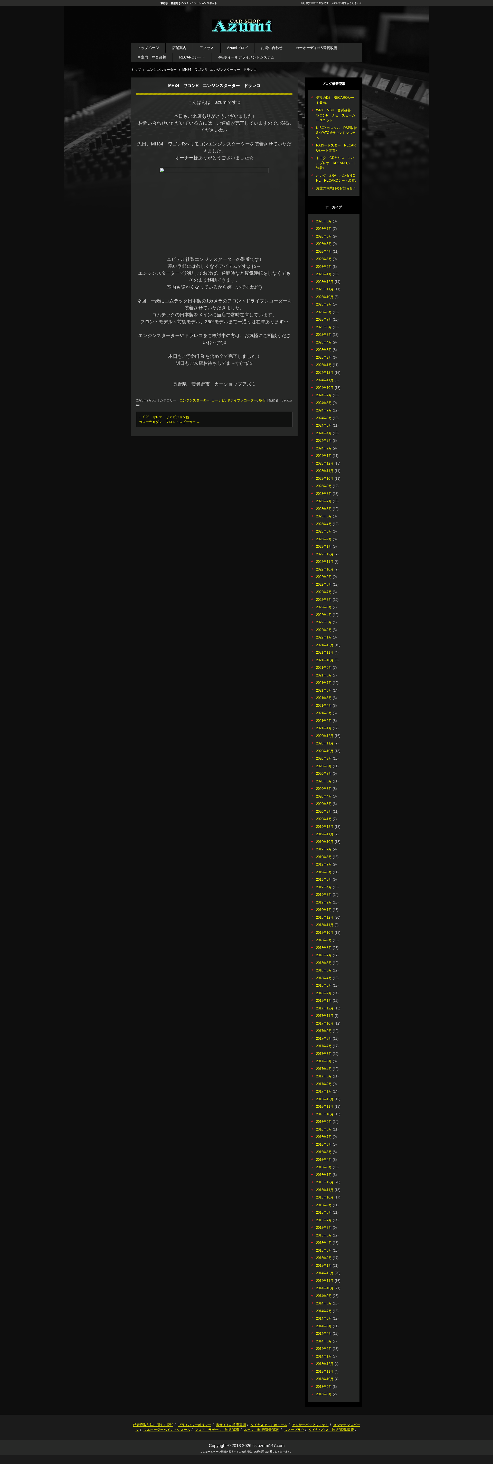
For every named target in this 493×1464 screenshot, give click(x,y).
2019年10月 (325, 842)
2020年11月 (325, 743)
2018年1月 (324, 1001)
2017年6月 (324, 1054)
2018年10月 (325, 933)
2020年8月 (324, 766)
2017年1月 (324, 1091)
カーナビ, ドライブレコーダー (234, 400)
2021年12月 (325, 645)
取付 (262, 400)
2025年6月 (324, 327)
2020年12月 (325, 736)
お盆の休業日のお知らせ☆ (336, 188)
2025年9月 (324, 304)
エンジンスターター (194, 400)
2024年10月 (325, 388)
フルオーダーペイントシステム (167, 1430)
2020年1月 (324, 819)
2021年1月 (324, 728)
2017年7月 (324, 1046)
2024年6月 (324, 418)
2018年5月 (324, 970)
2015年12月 (325, 1182)
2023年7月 (324, 501)
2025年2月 (324, 357)
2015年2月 (324, 1258)
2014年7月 (324, 1311)
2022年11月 (325, 562)
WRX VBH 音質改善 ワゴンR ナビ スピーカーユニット (335, 115)
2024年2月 (324, 448)
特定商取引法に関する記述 (153, 1425)
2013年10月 (325, 1379)
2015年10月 (325, 1197)
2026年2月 (324, 267)
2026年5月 (324, 244)
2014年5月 (324, 1326)
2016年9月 (324, 1122)
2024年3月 (324, 441)
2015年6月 (324, 1228)
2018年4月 (324, 978)
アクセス (207, 48)
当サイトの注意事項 (231, 1425)
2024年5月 (324, 425)
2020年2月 (324, 811)
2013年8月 (324, 1394)
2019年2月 (324, 902)
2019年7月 (324, 864)
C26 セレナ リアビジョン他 (164, 417)
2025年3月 (324, 350)
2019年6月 (324, 872)
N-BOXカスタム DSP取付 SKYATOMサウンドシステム (338, 133)
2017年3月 (324, 1076)
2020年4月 (324, 796)
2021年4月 (324, 706)
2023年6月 (324, 509)
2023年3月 (324, 531)
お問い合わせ (271, 48)
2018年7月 (324, 955)
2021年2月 (324, 721)
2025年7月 (324, 319)
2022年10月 (325, 569)
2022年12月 (325, 554)
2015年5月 (324, 1235)
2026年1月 (324, 274)
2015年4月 (324, 1243)
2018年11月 (325, 925)
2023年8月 (324, 494)
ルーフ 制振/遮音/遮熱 (261, 1430)
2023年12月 (325, 463)
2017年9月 (324, 1031)
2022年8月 (324, 584)
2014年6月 (324, 1318)
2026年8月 (324, 221)
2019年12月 (325, 827)
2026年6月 (324, 236)
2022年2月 (324, 630)
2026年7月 (324, 229)
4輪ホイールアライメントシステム (246, 57)
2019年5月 (324, 879)
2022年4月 (324, 615)
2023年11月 (325, 471)
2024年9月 (324, 395)
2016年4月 (324, 1160)
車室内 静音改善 (151, 57)
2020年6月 (324, 781)
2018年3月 (324, 985)
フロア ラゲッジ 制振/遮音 (217, 1430)
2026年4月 (324, 251)
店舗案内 (179, 48)
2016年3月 (324, 1167)
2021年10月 (325, 660)
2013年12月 (325, 1364)
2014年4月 (324, 1333)
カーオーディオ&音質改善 (316, 48)
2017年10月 (325, 1023)
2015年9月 (324, 1205)
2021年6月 (324, 690)
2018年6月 (324, 963)
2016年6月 (324, 1144)
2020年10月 (325, 751)
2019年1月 (324, 910)
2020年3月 (324, 804)
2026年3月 (324, 259)
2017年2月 (324, 1084)
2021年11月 (325, 652)
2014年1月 (324, 1356)
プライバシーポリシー (194, 1425)
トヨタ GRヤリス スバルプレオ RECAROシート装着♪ (336, 163)
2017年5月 (324, 1061)
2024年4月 (324, 433)
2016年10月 (325, 1114)
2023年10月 (325, 478)
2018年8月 (324, 948)
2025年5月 (324, 335)
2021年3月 (324, 713)
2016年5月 (324, 1152)
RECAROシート (192, 57)
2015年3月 (324, 1250)
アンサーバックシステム (310, 1425)
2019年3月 (324, 895)
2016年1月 (324, 1175)
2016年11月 (325, 1106)
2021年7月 (324, 683)
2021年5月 (324, 698)
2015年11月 (325, 1190)
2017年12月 (325, 1008)
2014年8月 (324, 1303)
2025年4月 (324, 342)
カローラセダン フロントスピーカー (169, 422)
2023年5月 (324, 516)
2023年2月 (324, 539)
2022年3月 (324, 622)
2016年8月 (324, 1129)
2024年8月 (324, 403)
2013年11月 (325, 1371)
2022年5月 (324, 607)
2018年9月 (324, 940)
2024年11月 (325, 380)
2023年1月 (324, 546)
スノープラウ (294, 1430)
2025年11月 (325, 289)
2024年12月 (325, 373)
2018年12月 (325, 917)
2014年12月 (325, 1273)
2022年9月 (324, 577)
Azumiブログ (237, 48)
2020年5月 (324, 789)
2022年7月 (324, 592)
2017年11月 (325, 1016)
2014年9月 (324, 1296)
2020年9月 (324, 758)
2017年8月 (324, 1038)
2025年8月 (324, 312)
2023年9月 (324, 486)
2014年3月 (324, 1341)
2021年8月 (324, 675)
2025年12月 (325, 282)
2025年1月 (324, 365)
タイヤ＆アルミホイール (269, 1425)
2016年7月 (324, 1137)
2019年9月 (324, 849)
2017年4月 (324, 1069)
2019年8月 (324, 857)
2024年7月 (324, 410)
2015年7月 (324, 1220)
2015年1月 (324, 1266)
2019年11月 (325, 834)
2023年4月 (324, 524)
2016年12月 (325, 1099)
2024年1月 (324, 456)
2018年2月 (324, 993)
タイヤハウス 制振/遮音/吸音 (331, 1430)
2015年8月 (324, 1212)
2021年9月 (324, 668)
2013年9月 (324, 1387)
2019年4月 (324, 887)
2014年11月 (325, 1281)
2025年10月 (325, 297)
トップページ (148, 48)
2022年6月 (324, 600)
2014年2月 (324, 1349)
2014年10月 (325, 1288)
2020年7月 (324, 773)
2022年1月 (324, 637)
